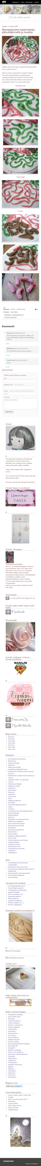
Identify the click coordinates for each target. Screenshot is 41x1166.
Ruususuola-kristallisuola (16, 875)
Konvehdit (11, 802)
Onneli (9, 360)
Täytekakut (11, 850)
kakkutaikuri (12, 1071)
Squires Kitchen (13, 1107)
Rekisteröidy (29, 2)
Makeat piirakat (13, 815)
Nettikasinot (15, 2)
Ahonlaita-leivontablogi (15, 1014)
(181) (11, 743)
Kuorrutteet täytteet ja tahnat (17, 805)
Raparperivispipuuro (14, 896)
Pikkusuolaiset (13, 834)
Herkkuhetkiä (12, 1029)
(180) (11, 741)
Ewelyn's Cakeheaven (15, 1025)
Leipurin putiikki (13, 1103)
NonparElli (11, 1048)
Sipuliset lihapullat (14, 892)
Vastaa (8, 343)
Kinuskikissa (12, 1077)
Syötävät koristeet (10, 317)
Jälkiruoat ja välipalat (14, 784)
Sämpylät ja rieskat (14, 846)
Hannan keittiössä (14, 1027)
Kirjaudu (36, 2)
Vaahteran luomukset (15, 1064)
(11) (11, 737)
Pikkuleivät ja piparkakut (16, 830)
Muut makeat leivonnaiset (16, 823)
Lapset (10, 807)
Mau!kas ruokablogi (14, 1050)
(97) (11, 745)
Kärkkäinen (11, 1101)
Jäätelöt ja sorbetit (14, 786)
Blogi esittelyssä (13, 898)
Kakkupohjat (12, 790)
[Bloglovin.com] (14, 1086)
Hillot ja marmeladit (14, 767)
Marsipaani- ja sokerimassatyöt (14, 315)
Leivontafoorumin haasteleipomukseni (20, 811)
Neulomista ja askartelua (16, 825)
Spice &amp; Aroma (14, 1105)
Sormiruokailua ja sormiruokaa (18, 840)
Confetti (10, 1097)
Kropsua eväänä (13, 1042)
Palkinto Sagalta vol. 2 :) (16, 902)
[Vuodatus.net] (8, 1161)
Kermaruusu (12, 1035)
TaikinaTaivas (12, 1058)
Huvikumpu (12, 1031)
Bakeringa (11, 1019)
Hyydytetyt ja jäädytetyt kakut (17, 769)
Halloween (14, 312)
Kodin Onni (11, 1075)
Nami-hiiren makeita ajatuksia (17, 1054)
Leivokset (11, 809)
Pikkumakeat (12, 832)
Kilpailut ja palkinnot (14, 800)
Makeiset (11, 817)
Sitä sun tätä (12, 838)
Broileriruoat (12, 761)
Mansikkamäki (13, 1046)
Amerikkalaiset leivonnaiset (17, 759)
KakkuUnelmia (13, 1033)
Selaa (23, 2)
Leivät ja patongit (13, 813)
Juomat (10, 782)
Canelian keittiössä (14, 1021)
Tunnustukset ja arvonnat (16, 848)
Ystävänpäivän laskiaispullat (17, 890)
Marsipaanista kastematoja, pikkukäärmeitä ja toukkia (18, 30)
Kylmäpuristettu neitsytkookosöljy (19, 873)
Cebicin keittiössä (14, 1023)
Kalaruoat (11, 792)
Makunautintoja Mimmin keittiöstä (19, 1044)
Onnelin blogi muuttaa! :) (16, 888)
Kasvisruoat (12, 796)
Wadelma (11, 1069)
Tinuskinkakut (12, 1062)
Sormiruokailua (13, 877)
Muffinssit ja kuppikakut (15, 821)
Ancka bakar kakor (14, 1017)
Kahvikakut (11, 788)
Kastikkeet (11, 794)
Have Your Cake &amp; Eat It (17, 1099)
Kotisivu (19, 391)
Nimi (5, 378)
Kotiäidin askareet (14, 1039)
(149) (11, 747)
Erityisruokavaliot (13, 763)
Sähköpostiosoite (13, 385)
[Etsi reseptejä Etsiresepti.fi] (15, 958)
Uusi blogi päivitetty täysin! (16, 886)
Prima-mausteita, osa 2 (15, 894)
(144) (11, 749)
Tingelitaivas (12, 1060)
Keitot (10, 798)
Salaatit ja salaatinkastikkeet (17, 836)
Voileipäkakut (12, 852)
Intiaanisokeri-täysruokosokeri (18, 867)
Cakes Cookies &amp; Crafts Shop (19, 1095)
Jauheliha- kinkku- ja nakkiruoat (18, 780)
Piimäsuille (11, 1056)
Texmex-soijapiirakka (15, 905)
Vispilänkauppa (13, 1110)
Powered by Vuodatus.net (32, 1163)
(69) (11, 739)
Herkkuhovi (12, 1073)
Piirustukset (12, 827)
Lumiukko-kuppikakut (15, 900)
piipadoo (10, 1067)
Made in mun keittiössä (15, 1052)
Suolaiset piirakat (13, 842)
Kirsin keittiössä (13, 1037)
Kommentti (6, 397)
